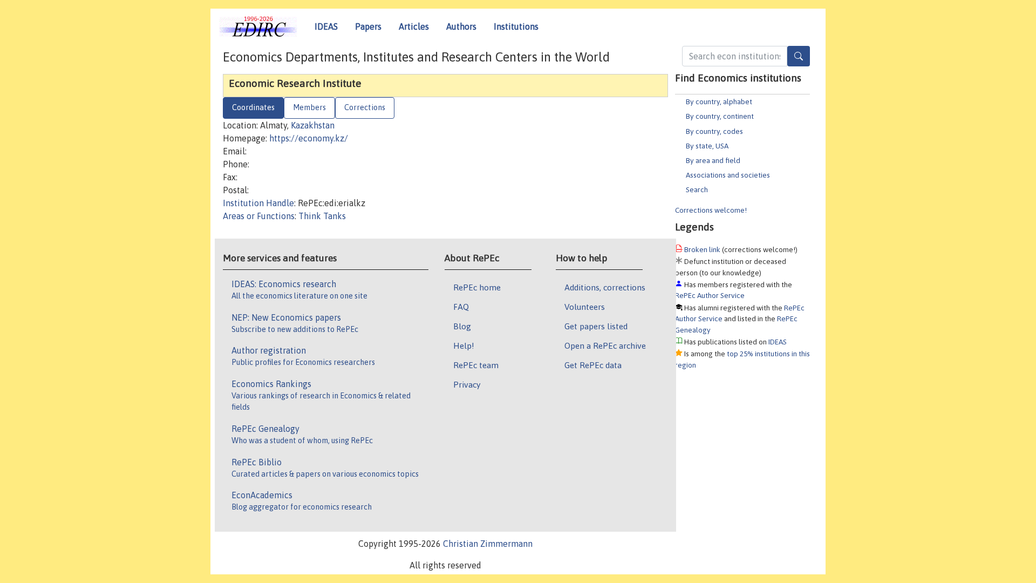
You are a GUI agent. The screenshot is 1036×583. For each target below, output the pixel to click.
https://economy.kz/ (308, 138)
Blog (462, 326)
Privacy (466, 384)
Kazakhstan (313, 125)
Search (697, 189)
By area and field (713, 160)
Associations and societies (728, 175)
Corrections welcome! (711, 210)
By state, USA (707, 145)
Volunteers (584, 306)
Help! (463, 345)
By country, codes (714, 131)
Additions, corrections (604, 287)
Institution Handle (258, 203)
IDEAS (326, 26)
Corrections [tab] (364, 107)
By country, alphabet (719, 101)
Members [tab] (309, 107)
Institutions (516, 26)
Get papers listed (596, 326)
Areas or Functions (259, 216)
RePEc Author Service (710, 295)
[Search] (798, 56)
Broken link (702, 249)
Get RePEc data (593, 365)
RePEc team (476, 365)
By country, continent (720, 116)
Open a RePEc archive (605, 345)
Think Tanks (322, 216)
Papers (368, 26)
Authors (461, 26)
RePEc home (477, 287)
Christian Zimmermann (488, 543)
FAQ (461, 306)
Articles (414, 26)
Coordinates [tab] (253, 107)
